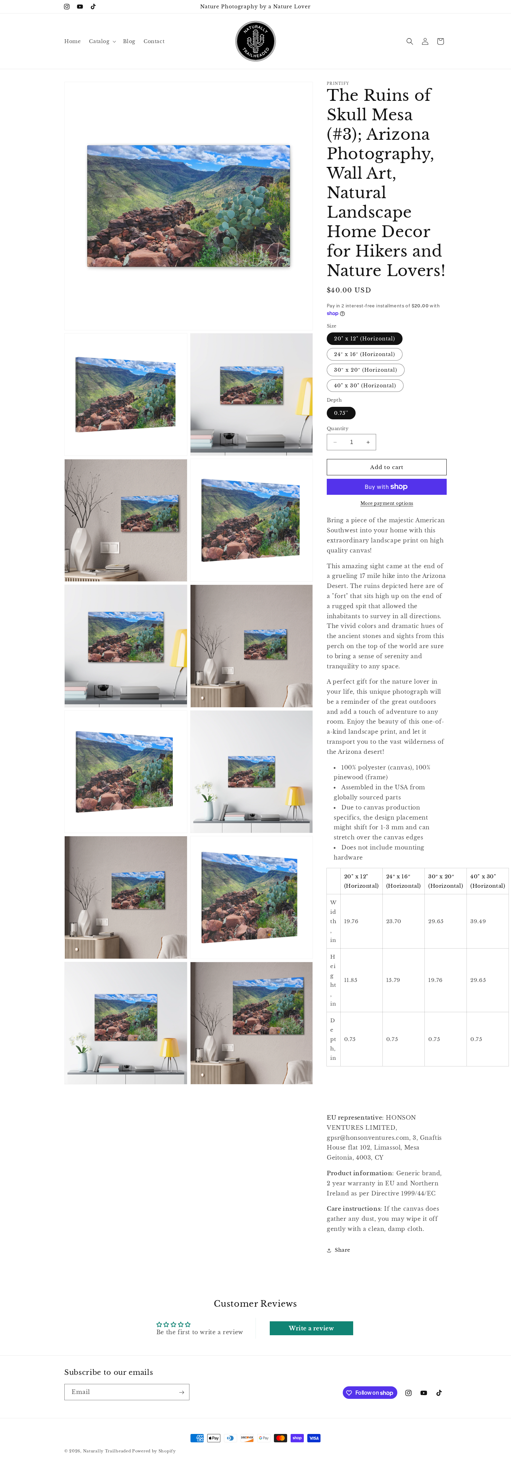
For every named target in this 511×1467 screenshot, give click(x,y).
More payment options (386, 503)
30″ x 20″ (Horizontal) (365, 370)
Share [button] (342, 1250)
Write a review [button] (311, 1328)
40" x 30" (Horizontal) (365, 385)
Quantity (337, 429)
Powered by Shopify (154, 1451)
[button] (102, 41)
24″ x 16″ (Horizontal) (364, 354)
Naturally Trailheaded (107, 1451)
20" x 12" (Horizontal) (364, 339)
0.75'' (341, 413)
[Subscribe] (181, 1392)
